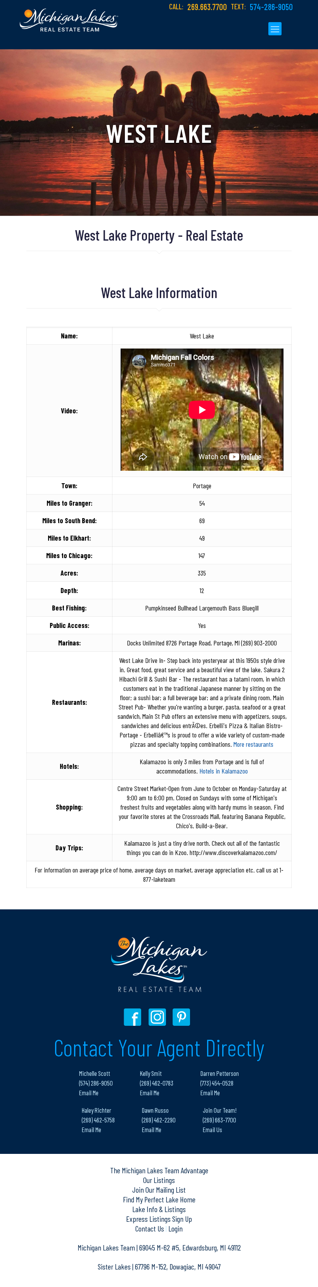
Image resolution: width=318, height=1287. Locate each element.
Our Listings (159, 1180)
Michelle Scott (94, 1073)
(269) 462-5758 (98, 1120)
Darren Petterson (219, 1073)
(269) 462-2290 (159, 1120)
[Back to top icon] (281, 1271)
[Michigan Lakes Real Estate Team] (69, 16)
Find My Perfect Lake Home (159, 1199)
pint (182, 1017)
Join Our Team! (220, 1110)
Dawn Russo (155, 1110)
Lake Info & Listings (159, 1209)
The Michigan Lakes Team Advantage (159, 1170)
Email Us (212, 1129)
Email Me (89, 1092)
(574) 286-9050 (96, 1083)
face (134, 1017)
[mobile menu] (275, 28)
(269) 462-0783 (156, 1083)
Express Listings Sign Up (159, 1218)
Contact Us (150, 1228)
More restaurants (253, 744)
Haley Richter (96, 1110)
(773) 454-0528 (216, 1083)
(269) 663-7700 (219, 1120)
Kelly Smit (151, 1073)
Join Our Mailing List (159, 1189)
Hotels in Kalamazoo (223, 771)
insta (158, 1017)
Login (175, 1228)
